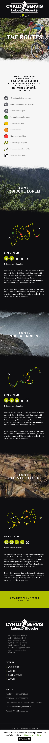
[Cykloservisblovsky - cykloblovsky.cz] (24, 7)
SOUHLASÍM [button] (24, 739)
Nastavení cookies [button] (32, 735)
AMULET (11, 679)
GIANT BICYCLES (15, 675)
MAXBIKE (11, 671)
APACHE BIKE (13, 667)
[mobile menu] (45, 5)
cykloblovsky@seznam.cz (21, 707)
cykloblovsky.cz (22, 711)
